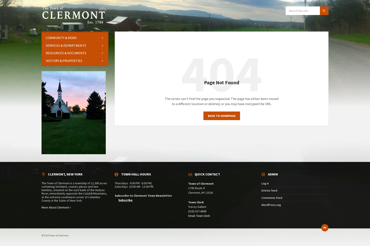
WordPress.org (271, 205)
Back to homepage (222, 116)
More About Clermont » (56, 207)
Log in (265, 183)
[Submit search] (324, 10)
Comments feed (271, 198)
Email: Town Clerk (199, 216)
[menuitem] (75, 38)
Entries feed (269, 190)
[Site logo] (74, 23)
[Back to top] (324, 227)
